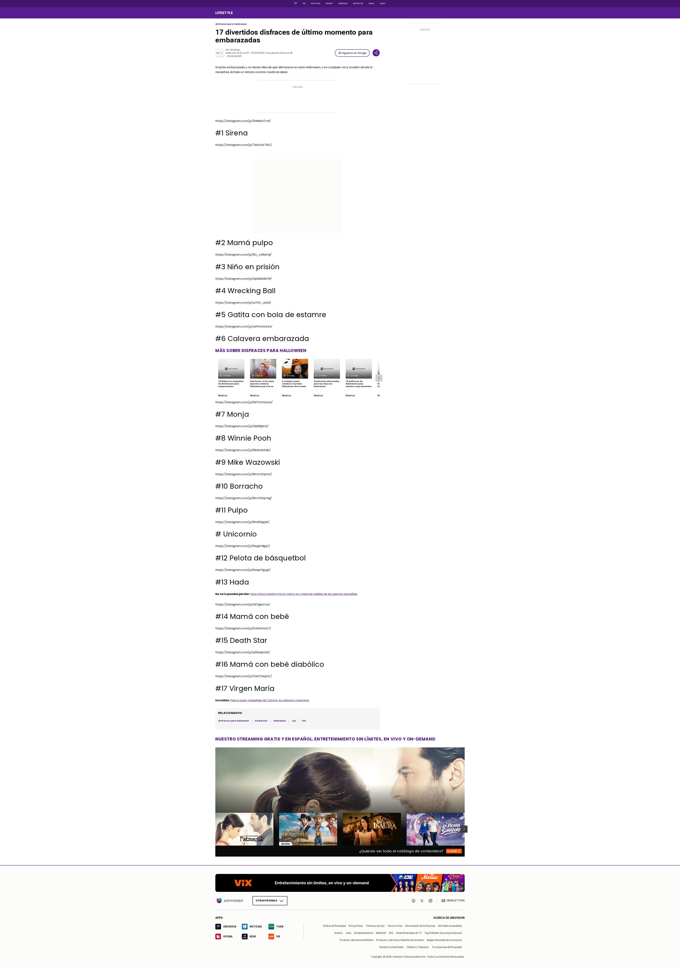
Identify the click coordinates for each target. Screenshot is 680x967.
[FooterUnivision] (230, 900)
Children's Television (417, 947)
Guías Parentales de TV (409, 932)
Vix (304, 3)
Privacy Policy (356, 925)
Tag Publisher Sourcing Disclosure (443, 932)
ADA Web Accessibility (450, 925)
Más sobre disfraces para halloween (260, 350)
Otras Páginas (266, 900)
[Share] (376, 52)
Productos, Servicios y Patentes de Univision (400, 939)
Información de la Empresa (420, 925)
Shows (329, 3)
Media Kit (381, 932)
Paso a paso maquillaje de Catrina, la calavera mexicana (269, 700)
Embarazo (261, 720)
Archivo (338, 932)
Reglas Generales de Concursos (444, 939)
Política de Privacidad (334, 925)
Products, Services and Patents (356, 939)
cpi (294, 720)
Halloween (280, 720)
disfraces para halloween (231, 24)
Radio (371, 3)
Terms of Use (394, 925)
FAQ (391, 932)
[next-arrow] (378, 378)
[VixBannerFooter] (340, 883)
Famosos (342, 3)
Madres (222, 395)
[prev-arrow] (213, 829)
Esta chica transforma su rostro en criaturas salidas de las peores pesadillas (303, 594)
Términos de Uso (375, 925)
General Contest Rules (391, 947)
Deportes (358, 3)
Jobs (348, 932)
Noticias (315, 3)
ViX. (304, 720)
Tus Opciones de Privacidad (447, 947)
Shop (382, 3)
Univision (235, 49)
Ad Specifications (363, 932)
